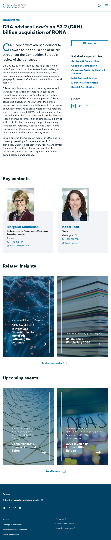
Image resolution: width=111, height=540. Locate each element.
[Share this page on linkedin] (80, 106)
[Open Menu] (106, 5)
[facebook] (9, 507)
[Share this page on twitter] (73, 106)
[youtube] (15, 507)
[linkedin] (4, 507)
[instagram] (20, 507)
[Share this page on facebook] (87, 106)
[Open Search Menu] (99, 5)
